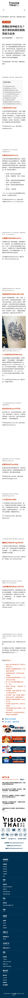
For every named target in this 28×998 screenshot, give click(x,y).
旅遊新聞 (5, 871)
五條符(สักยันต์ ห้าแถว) (10, 88)
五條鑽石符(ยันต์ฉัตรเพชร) (11, 90)
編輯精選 (16, 722)
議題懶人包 (5, 964)
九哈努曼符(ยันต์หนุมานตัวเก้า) (13, 104)
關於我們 (5, 975)
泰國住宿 (5, 889)
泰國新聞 (5, 864)
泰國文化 (8, 660)
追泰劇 (4, 925)
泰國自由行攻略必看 (7, 886)
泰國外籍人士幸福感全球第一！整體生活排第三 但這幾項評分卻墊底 (13, 802)
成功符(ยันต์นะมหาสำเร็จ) (11, 96)
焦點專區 (5, 956)
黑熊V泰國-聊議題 (7, 966)
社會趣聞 (5, 873)
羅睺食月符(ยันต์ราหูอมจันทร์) (12, 102)
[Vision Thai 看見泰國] (14, 3)
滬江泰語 (8, 722)
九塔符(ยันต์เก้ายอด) (9, 86)
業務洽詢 (5, 980)
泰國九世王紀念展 (7, 961)
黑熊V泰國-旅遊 (6, 891)
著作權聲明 (5, 985)
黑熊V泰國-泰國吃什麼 (8, 905)
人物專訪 (5, 959)
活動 (4, 909)
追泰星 (4, 923)
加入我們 (5, 977)
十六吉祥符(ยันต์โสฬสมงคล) (11, 94)
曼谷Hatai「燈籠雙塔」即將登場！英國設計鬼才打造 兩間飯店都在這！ (13, 796)
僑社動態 (5, 866)
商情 (4, 876)
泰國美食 (5, 902)
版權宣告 (5, 982)
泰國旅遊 (5, 884)
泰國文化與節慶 (6, 22)
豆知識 (4, 939)
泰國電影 (5, 927)
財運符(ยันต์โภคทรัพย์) (10, 98)
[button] (24, 10)
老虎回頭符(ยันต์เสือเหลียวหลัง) (12, 92)
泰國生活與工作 (6, 948)
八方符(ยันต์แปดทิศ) (9, 100)
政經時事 (5, 869)
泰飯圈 (4, 920)
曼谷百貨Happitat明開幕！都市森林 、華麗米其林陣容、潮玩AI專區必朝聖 (13, 789)
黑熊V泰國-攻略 (6, 894)
